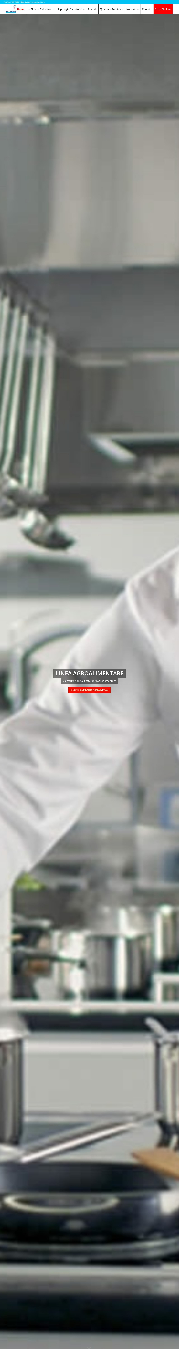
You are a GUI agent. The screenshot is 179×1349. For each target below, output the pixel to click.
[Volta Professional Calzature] (15, 9)
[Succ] (173, 681)
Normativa (132, 9)
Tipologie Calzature (69, 9)
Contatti (147, 9)
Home (20, 9)
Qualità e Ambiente (111, 9)
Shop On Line (163, 9)
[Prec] (6, 681)
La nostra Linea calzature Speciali (89, 690)
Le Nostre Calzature (39, 9)
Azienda (92, 9)
